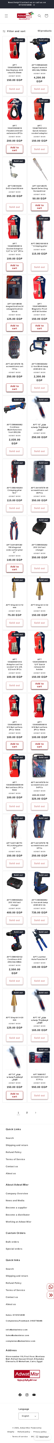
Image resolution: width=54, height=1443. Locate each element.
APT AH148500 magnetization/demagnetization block (14, 308)
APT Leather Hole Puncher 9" (40, 958)
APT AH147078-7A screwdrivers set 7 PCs (14, 367)
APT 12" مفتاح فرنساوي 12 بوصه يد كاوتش (39, 427)
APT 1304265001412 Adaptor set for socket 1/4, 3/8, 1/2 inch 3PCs (15, 665)
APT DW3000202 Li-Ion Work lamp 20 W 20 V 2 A (39, 367)
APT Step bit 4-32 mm (39, 606)
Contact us (12, 1166)
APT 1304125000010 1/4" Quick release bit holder (39, 665)
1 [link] (18, 1112)
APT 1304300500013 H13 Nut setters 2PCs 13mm (14, 726)
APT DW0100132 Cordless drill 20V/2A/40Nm (14, 960)
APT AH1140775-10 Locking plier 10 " (14, 846)
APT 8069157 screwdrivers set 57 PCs (39, 1077)
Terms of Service (15, 1159)
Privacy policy (40, 1432)
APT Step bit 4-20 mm (14, 1019)
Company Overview (17, 1193)
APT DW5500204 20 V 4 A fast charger (14, 903)
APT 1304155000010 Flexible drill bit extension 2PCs (14, 130)
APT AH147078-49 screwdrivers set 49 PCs (39, 491)
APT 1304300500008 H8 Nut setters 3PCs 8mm (14, 786)
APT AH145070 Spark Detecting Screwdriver (39, 189)
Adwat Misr (25, 1428)
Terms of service (20, 1437)
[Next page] (35, 1112)
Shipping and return (17, 1145)
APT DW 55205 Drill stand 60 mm (14, 187)
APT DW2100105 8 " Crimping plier (39, 245)
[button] (6, 15)
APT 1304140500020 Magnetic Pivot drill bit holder (39, 308)
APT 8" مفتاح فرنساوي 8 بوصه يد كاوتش (14, 1077)
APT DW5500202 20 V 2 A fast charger (39, 547)
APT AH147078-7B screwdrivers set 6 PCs (39, 846)
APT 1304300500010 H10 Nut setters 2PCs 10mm (39, 726)
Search (10, 1138)
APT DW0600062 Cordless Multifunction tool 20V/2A (14, 429)
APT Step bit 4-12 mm (14, 606)
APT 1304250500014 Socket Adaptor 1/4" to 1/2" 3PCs (14, 248)
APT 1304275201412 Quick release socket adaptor (39, 130)
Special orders (14, 1249)
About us (11, 1173)
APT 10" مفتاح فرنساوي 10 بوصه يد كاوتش (39, 1020)
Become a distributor (18, 1214)
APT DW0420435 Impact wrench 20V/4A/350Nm (39, 68)
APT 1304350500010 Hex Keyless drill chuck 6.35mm (14, 69)
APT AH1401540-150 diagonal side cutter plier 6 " (14, 549)
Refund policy (24, 1432)
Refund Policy (14, 1152)
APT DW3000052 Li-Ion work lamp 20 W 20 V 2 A (39, 903)
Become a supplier (16, 1207)
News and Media (15, 1200)
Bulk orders (12, 1242)
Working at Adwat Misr (18, 1221)
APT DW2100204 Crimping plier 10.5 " (14, 491)
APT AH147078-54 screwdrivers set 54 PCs (39, 785)
